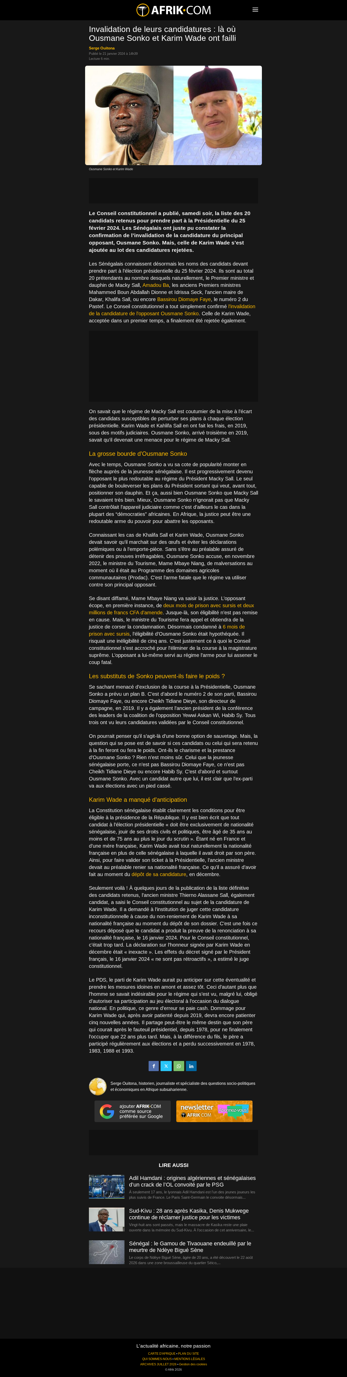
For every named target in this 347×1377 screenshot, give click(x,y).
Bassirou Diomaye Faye (184, 299)
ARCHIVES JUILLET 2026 (158, 1364)
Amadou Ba (156, 285)
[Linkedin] (191, 1066)
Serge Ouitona (102, 48)
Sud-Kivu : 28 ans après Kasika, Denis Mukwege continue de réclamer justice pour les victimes (189, 1214)
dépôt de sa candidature (159, 874)
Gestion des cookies (193, 1364)
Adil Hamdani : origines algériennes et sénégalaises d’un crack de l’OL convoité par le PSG (192, 1181)
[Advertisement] (173, 190)
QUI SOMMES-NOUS (157, 1359)
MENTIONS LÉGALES (189, 1359)
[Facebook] (154, 1066)
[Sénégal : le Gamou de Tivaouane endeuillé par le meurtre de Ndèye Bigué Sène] (106, 1252)
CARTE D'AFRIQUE (162, 1353)
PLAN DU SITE (188, 1353)
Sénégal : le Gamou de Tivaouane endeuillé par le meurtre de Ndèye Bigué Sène (190, 1246)
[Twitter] (166, 1066)
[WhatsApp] (179, 1066)
